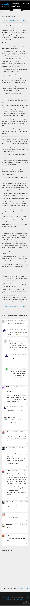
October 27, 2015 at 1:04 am (16, 447)
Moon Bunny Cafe (6, 597)
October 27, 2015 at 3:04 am (21, 501)
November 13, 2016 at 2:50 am (19, 368)
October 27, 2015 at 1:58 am (19, 470)
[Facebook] (26, 4)
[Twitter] (28, 4)
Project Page (16, 20)
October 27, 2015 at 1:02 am (16, 431)
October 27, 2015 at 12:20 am (20, 340)
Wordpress (21, 599)
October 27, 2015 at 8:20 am (20, 524)
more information (16, 8)
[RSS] (24, 4)
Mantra (16, 599)
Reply (27, 326)
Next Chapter (23, 20)
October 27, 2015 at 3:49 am (16, 513)
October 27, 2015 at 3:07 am (16, 419)
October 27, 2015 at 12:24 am (17, 386)
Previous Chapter (8, 20)
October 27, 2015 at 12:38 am (17, 406)
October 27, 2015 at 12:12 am (17, 329)
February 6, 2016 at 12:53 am (19, 535)
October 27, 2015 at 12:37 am (20, 354)
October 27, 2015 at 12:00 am (17, 320)
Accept (17, 9)
